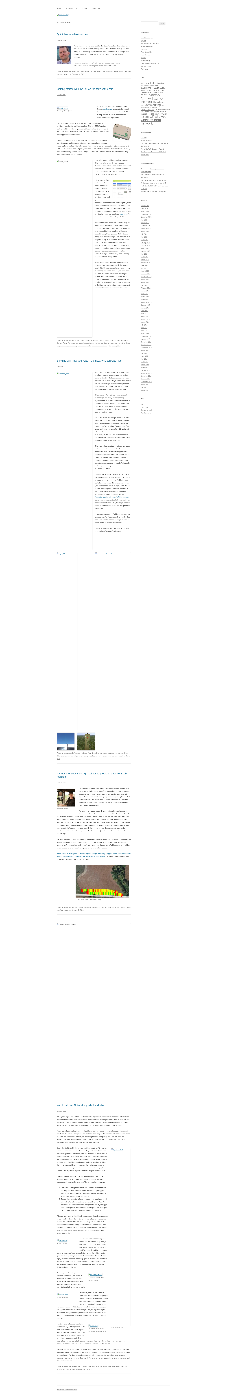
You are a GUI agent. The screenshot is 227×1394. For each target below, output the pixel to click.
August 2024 (145, 231)
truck (99, 756)
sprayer (88, 756)
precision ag (72, 346)
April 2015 (144, 331)
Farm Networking (86, 71)
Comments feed (146, 410)
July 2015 (144, 325)
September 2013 (146, 382)
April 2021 (144, 257)
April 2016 (144, 316)
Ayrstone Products (80, 753)
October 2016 (145, 305)
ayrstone (117, 753)
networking (64, 346)
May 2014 (144, 359)
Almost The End (146, 140)
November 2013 (146, 376)
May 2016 (144, 314)
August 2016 (145, 308)
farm (161, 93)
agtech (151, 83)
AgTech (76, 71)
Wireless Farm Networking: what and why (80, 1105)
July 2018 (144, 285)
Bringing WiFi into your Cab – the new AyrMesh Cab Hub (89, 360)
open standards (152, 107)
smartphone (146, 114)
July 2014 (144, 353)
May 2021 (144, 254)
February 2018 (146, 288)
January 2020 (145, 274)
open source (144, 107)
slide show (124, 214)
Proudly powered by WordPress (67, 1390)
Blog (59, 8)
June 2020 (144, 265)
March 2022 (145, 248)
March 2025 (145, 223)
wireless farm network (99, 346)
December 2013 (146, 373)
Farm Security (97, 71)
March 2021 (145, 260)
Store (84, 8)
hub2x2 (160, 99)
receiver (158, 109)
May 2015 (144, 328)
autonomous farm (146, 85)
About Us (96, 8)
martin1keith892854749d (149, 186)
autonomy (154, 85)
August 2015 (145, 322)
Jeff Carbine (145, 180)
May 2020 (144, 268)
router (147, 112)
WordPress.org (146, 413)
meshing (143, 105)
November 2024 (146, 228)
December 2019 (146, 277)
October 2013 (145, 379)
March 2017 (145, 296)
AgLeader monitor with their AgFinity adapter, (112, 497)
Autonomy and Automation (150, 43)
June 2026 (144, 209)
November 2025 (146, 217)
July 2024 (144, 234)
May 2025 (144, 220)
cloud (121, 71)
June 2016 (144, 311)
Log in (143, 404)
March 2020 (145, 271)
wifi (152, 116)
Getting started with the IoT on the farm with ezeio (85, 88)
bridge (143, 90)
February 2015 (146, 336)
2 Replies (60, 366)
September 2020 (146, 262)
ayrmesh (95, 343)
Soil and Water (62, 343)
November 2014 (146, 345)
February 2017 (146, 299)
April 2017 (144, 294)
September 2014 (146, 348)
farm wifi (73, 756)
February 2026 (146, 214)
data (125, 71)
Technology (107, 71)
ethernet (156, 93)
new (162, 105)
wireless (104, 756)
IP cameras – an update (158, 191)
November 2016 (146, 302)
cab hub (148, 90)
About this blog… (147, 38)
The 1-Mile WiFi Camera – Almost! (152, 149)
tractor (94, 756)
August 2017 (145, 291)
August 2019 (145, 279)
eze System (107, 109)
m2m (163, 102)
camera (155, 90)
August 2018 (145, 282)
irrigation (158, 102)
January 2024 (145, 243)
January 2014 (145, 370)
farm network (112, 343)
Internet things (104, 340)
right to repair (166, 109)
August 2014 (145, 350)
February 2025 (146, 226)
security (66, 74)
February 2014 (146, 367)
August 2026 (145, 206)
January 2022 (145, 251)
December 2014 (146, 342)
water (89, 346)
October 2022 (145, 245)
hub (155, 99)
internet (120, 343)
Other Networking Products (119, 340)
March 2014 (145, 365)
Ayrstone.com (71, 8)
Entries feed (145, 407)
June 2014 (144, 356)
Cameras (144, 49)
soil (85, 346)
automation (88, 343)
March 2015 (145, 333)
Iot (124, 343)
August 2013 (145, 384)
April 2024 (144, 240)
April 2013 (144, 390)
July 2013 (144, 387)
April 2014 (144, 362)
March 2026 (145, 211)
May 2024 (144, 237)
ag (146, 83)
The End (143, 138)
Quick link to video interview (73, 34)
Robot (142, 112)
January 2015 (145, 339)
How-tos (95, 340)
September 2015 (146, 319)
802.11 (143, 83)
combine (124, 753)
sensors (80, 346)
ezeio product (106, 112)
